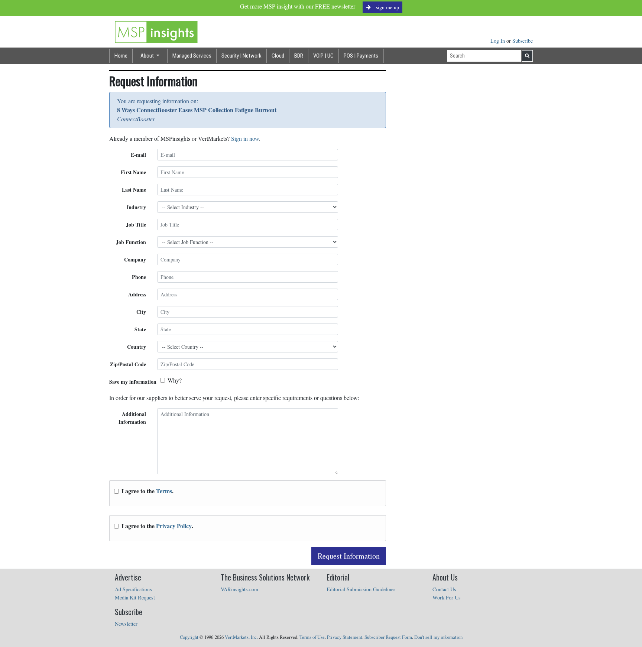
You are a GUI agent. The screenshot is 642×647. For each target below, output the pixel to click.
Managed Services (191, 55)
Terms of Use (312, 637)
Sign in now (245, 138)
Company (135, 259)
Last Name (134, 190)
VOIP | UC (323, 55)
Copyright (189, 637)
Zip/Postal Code (128, 364)
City (141, 312)
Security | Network (241, 55)
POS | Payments (361, 55)
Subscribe (522, 40)
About (147, 55)
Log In (498, 40)
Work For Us (446, 597)
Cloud (278, 55)
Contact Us (444, 589)
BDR (298, 55)
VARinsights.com (239, 589)
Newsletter (126, 623)
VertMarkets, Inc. (241, 637)
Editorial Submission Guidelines (361, 589)
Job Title (136, 224)
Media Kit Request (135, 597)
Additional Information (132, 418)
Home (120, 55)
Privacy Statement (344, 637)
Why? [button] (175, 380)
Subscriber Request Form (388, 637)
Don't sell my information (438, 637)
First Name (133, 172)
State (140, 329)
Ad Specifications (133, 589)
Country (136, 347)
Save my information (132, 382)
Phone (139, 277)
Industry (136, 207)
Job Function (131, 242)
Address (137, 294)
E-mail (138, 155)
